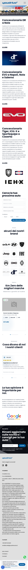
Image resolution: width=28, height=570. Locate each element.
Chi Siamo (4, 554)
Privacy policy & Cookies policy (10, 566)
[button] (2, 567)
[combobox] (14, 199)
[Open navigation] (25, 3)
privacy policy (11, 450)
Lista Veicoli (5, 551)
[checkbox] (2, 216)
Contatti (4, 556)
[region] (14, 316)
